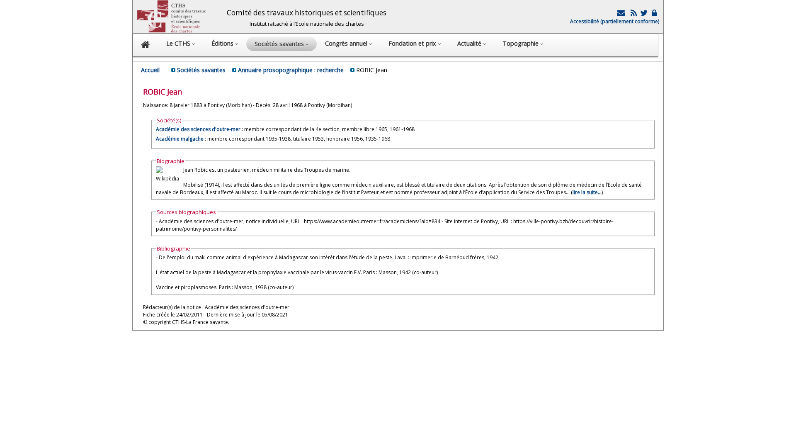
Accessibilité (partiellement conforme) (614, 21)
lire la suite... (587, 192)
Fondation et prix (413, 43)
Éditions (223, 43)
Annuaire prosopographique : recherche (291, 70)
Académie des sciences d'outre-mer (198, 129)
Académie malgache (180, 138)
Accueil (150, 70)
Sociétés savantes (201, 70)
